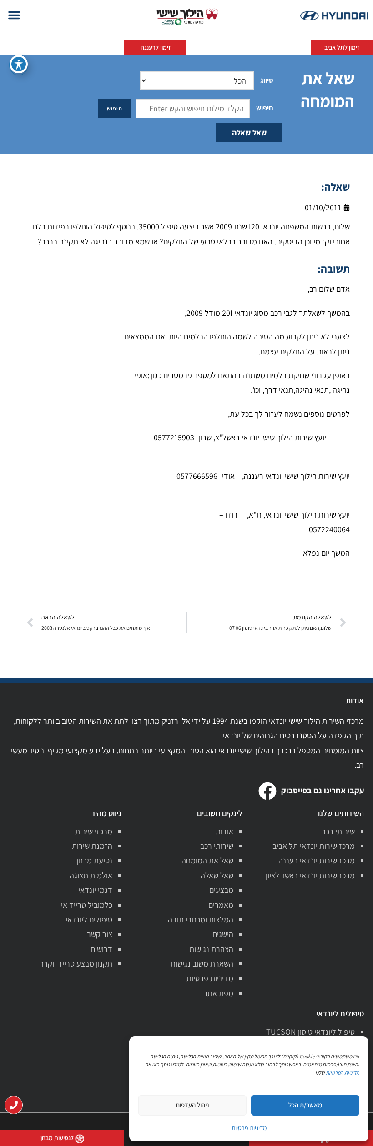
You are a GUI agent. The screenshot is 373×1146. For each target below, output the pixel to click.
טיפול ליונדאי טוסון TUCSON (310, 1031)
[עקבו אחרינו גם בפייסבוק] (267, 791)
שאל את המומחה (207, 860)
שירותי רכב (338, 831)
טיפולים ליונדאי (89, 919)
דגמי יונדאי (95, 890)
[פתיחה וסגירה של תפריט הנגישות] (19, 64)
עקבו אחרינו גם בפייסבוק (322, 790)
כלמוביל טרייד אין (85, 905)
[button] (14, 15)
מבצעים (221, 890)
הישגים (222, 934)
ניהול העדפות (192, 1105)
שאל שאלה (249, 132)
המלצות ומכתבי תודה (200, 919)
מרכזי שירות (93, 831)
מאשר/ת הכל (305, 1105)
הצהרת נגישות (211, 949)
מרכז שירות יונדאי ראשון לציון (310, 875)
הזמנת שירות (92, 846)
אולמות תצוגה (91, 875)
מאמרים (220, 905)
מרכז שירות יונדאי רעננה (316, 860)
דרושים (101, 949)
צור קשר (99, 934)
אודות (224, 831)
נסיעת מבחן (94, 860)
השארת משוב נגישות (202, 963)
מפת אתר (218, 993)
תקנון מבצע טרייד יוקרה (75, 963)
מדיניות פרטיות (209, 978)
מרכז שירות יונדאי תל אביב (313, 846)
